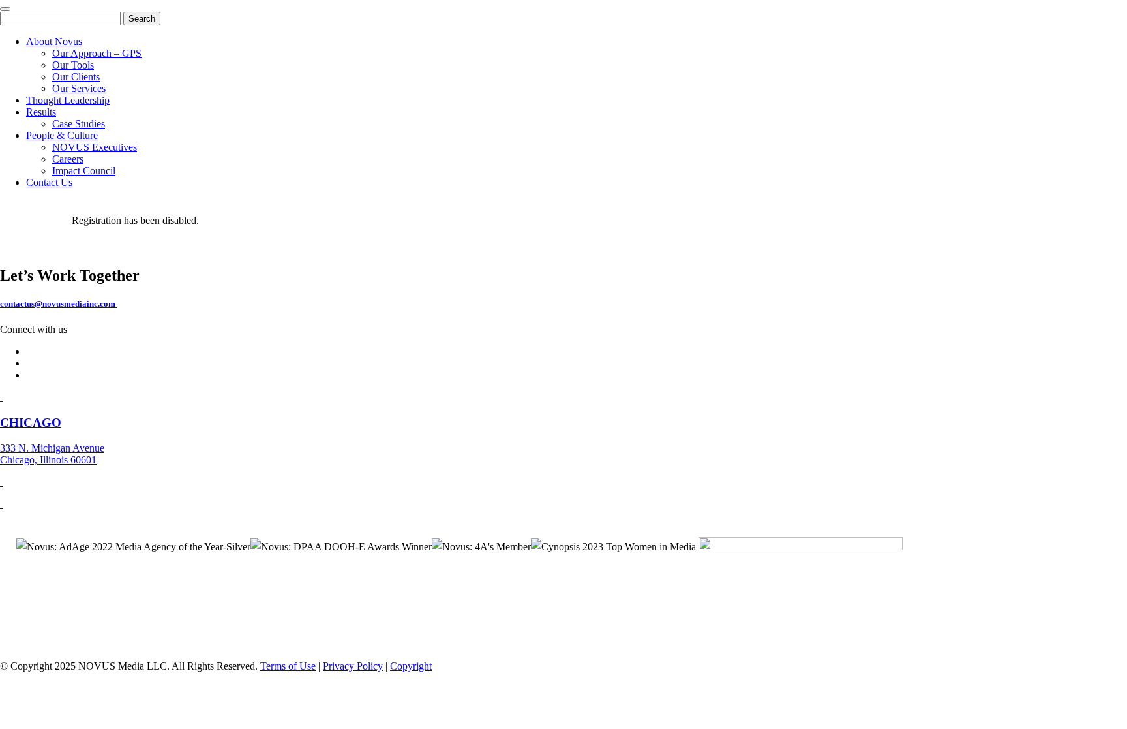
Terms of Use (288, 666)
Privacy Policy (353, 666)
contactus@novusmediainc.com (58, 304)
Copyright (411, 666)
